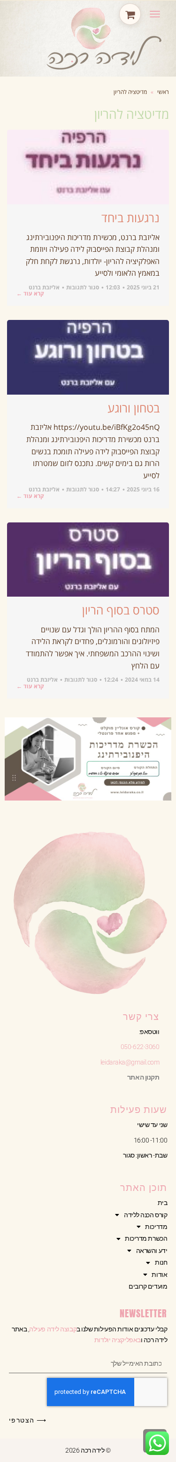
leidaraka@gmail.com (129, 1062)
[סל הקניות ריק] (130, 14)
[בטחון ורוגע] (88, 357)
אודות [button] (159, 1274)
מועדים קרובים (148, 1286)
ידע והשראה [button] (152, 1250)
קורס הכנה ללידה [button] (145, 1215)
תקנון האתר (143, 1077)
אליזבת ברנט (44, 287)
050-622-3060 (140, 1046)
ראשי (163, 92)
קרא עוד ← (30, 293)
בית (163, 1202)
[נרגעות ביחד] (88, 167)
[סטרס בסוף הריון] (88, 559)
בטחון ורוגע (133, 408)
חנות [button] (161, 1262)
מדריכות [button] (156, 1226)
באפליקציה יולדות (117, 1340)
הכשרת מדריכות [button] (146, 1238)
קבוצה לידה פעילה (53, 1329)
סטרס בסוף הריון (121, 610)
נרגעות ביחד (130, 218)
